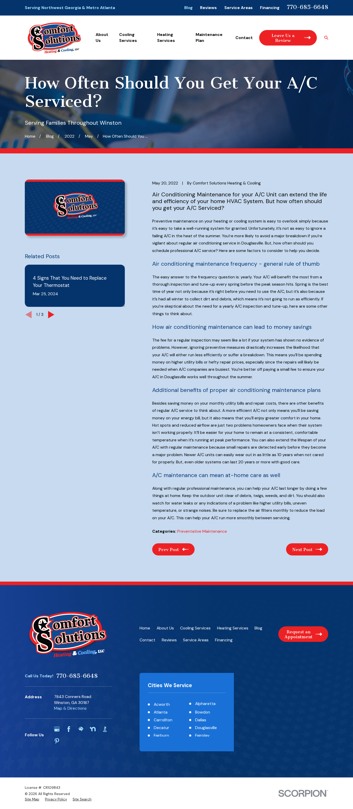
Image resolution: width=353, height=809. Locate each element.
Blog (188, 7)
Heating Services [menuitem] (166, 37)
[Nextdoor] (93, 729)
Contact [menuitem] (244, 37)
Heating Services (232, 628)
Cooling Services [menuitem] (128, 37)
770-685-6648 (307, 7)
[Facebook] (69, 729)
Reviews (208, 7)
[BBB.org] (105, 729)
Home (145, 628)
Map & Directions (70, 708)
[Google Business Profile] (57, 729)
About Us (165, 628)
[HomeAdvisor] (81, 729)
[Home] (54, 38)
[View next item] (51, 314)
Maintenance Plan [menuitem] (209, 37)
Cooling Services (195, 628)
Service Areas (238, 7)
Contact (147, 640)
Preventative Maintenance (202, 531)
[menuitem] (32, 799)
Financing (270, 7)
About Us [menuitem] (102, 37)
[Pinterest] (57, 741)
